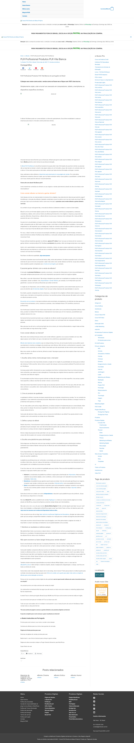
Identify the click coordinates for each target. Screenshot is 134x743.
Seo (99, 393)
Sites (99, 459)
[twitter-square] (94, 702)
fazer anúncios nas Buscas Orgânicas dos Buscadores (54, 514)
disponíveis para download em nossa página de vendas (54, 174)
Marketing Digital (99, 403)
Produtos (97, 417)
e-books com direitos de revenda (103, 499)
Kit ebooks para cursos (104, 340)
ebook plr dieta (99, 511)
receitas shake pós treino (101, 555)
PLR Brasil (47, 701)
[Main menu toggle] (130, 37)
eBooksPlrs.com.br (25, 564)
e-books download (100, 502)
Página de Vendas (50, 697)
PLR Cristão (98, 406)
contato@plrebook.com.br (100, 726)
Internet (100, 369)
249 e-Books (48, 706)
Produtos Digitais (99, 420)
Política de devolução (26, 710)
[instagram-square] (94, 709)
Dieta (100, 432)
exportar (97, 329)
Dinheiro (100, 361)
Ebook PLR (48, 714)
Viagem (100, 398)
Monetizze (27, 481)
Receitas (101, 448)
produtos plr (106, 550)
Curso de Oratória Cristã (101, 59)
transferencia (98, 470)
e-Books (23, 62)
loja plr (97, 530)
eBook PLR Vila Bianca (28, 166)
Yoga (99, 401)
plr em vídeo (98, 541)
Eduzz (26, 485)
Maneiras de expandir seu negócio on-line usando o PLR (26, 677)
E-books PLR (101, 422)
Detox (96, 320)
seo (97, 561)
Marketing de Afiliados (104, 377)
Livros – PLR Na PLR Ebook (102, 72)
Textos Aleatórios (50, 708)
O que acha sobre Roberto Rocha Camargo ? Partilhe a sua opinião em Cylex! (102, 599)
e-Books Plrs (48, 699)
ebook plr (104, 508)
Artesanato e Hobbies (104, 353)
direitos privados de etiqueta (102, 494)
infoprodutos (72, 474)
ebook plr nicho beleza (101, 519)
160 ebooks (101, 337)
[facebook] (94, 698)
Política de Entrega (25, 712)
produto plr (98, 550)
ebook (97, 508)
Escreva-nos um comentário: (102, 591)
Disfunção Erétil (99, 323)
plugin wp (108, 547)
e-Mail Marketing (99, 326)
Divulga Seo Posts (103, 414)
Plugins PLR (101, 385)
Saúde (101, 451)
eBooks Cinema (43, 675)
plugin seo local (104, 544)
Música (100, 382)
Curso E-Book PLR (100, 314)
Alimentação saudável (101, 483)
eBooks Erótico (59, 675)
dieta (108, 491)
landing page (108, 527)
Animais (100, 351)
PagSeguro (52, 500)
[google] (94, 705)
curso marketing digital (101, 488)
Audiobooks (98, 309)
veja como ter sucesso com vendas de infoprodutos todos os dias (38, 510)
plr (106, 536)
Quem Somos (24, 699)
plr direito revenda (100, 539)
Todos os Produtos (100, 467)
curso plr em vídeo (100, 491)
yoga (97, 564)
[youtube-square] (94, 713)
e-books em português (49, 264)
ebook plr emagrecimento (101, 513)
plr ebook (109, 539)
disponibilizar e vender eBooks (49, 280)
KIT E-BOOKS (98, 335)
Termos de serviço (25, 714)
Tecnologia (101, 395)
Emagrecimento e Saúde (104, 364)
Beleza (97, 312)
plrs (97, 544)
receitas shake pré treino (101, 553)
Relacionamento (102, 390)
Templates (101, 461)
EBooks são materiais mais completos (30, 343)
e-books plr (98, 505)
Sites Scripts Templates (101, 454)
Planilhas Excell (49, 704)
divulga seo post (99, 497)
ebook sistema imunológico (102, 522)
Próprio (47, 712)
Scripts (100, 456)
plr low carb (106, 541)
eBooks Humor (76, 675)
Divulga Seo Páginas (103, 412)
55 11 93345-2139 (98, 724)
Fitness (101, 438)
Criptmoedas (103, 425)
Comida (100, 356)
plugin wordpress (99, 547)
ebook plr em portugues (101, 516)
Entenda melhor (59, 483)
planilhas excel (99, 536)
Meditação (101, 380)
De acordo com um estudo (27, 301)
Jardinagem (101, 372)
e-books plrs (106, 505)
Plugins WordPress (100, 409)
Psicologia (101, 387)
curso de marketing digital (101, 486)
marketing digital (99, 533)
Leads (99, 374)
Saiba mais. (33, 479)
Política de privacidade (26, 701)
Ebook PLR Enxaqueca (101, 74)
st (95, 464)
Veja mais (74, 487)
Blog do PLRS (24, 721)
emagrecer (106, 525)
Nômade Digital (49, 710)
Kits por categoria (100, 346)
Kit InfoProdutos (99, 343)
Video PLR (98, 473)
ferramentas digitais (38, 289)
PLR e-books (98, 77)
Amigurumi (98, 303)
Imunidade (101, 366)
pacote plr (108, 533)
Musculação (102, 445)
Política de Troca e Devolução (28, 708)
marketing (104, 530)
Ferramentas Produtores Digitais (104, 332)
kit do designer (99, 527)
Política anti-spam (25, 717)
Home (22, 697)
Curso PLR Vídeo (99, 317)
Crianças (100, 359)
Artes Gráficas (99, 306)
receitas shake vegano (101, 558)
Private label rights (100, 82)
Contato (22, 719)
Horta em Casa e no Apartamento (104, 80)
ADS (99, 348)
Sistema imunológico (105, 561)
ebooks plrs (98, 525)
